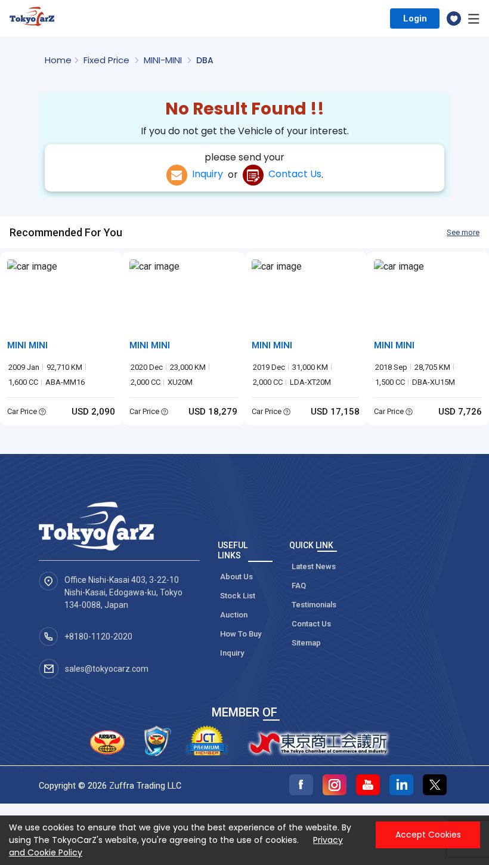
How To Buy (240, 633)
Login (415, 18)
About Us (236, 576)
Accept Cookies (428, 835)
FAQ (299, 585)
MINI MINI (27, 345)
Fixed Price (107, 60)
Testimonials (314, 604)
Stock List (237, 595)
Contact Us (292, 174)
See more (463, 232)
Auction (233, 614)
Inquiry (205, 174)
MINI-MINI (164, 60)
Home (58, 60)
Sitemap (306, 642)
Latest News (314, 566)
